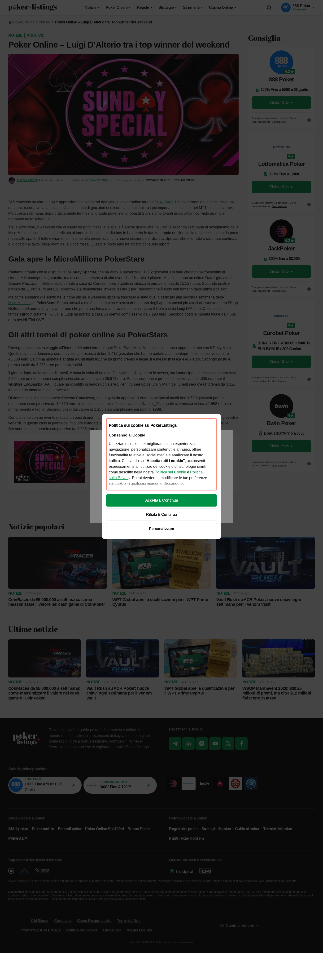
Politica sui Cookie (170, 472)
